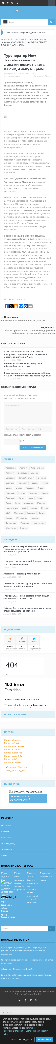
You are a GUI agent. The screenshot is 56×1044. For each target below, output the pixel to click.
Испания (33, 493)
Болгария (10, 478)
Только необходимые (21, 1039)
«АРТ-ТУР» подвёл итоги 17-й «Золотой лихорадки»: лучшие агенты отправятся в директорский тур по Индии (25, 354)
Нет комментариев (12, 76)
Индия (40, 488)
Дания (9, 488)
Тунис (41, 513)
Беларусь (22, 473)
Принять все (44, 1039)
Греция (34, 483)
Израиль (30, 488)
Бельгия (34, 473)
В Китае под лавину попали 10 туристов (23, 320)
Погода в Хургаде (12, 749)
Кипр (30, 498)
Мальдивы (28, 503)
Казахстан (10, 498)
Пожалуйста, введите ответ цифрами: (22, 435)
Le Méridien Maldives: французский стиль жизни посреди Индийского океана (27, 584)
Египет (19, 488)
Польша (33, 508)
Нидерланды (12, 508)
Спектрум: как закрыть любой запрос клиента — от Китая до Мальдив (27, 562)
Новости (31, 73)
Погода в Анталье (13, 762)
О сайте (4, 911)
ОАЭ (24, 508)
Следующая (45, 327)
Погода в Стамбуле (13, 743)
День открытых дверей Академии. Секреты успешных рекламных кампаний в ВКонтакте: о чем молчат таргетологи (27, 549)
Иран (22, 493)
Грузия (44, 483)
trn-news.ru (20, 299)
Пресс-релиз (6, 837)
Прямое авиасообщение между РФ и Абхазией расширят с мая (23, 365)
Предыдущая (11, 317)
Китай (39, 498)
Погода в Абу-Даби (13, 756)
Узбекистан (21, 518)
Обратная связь (8, 917)
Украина (34, 518)
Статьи (4, 855)
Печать (39, 76)
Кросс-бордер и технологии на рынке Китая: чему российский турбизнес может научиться (27, 374)
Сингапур (18, 513)
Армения (10, 473)
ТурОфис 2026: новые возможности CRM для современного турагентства (26, 597)
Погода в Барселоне (14, 746)
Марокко (41, 503)
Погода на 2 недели (15, 770)
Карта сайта (6, 905)
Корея (8, 503)
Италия (44, 493)
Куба (17, 503)
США (8, 513)
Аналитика (6, 825)
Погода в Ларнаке (13, 752)
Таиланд (31, 513)
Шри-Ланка (11, 528)
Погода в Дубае (11, 759)
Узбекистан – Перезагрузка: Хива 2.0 (21, 573)
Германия (22, 483)
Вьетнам (10, 483)
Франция (24, 523)
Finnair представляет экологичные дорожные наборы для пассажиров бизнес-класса (30, 331)
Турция (9, 518)
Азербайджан (37, 468)
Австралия (11, 468)
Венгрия (42, 478)
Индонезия (11, 493)
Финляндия (11, 523)
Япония (23, 528)
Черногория (38, 523)
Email (49, 76)
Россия (44, 508)
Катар (22, 498)
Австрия (23, 468)
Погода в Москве (12, 740)
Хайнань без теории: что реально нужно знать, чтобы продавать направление (27, 609)
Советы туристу (8, 843)
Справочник (6, 849)
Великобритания (26, 478)
